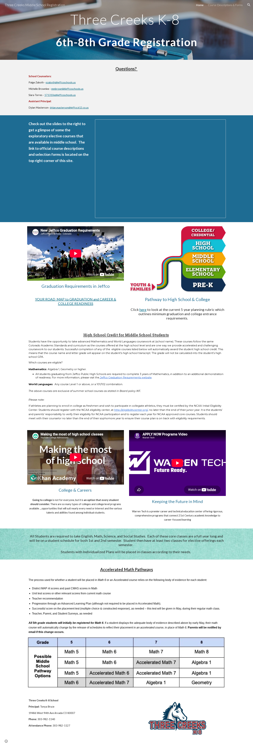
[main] (126, 29)
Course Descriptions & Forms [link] (225, 5)
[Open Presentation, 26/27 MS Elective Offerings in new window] (219, 123)
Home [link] (199, 5)
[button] (249, 5)
